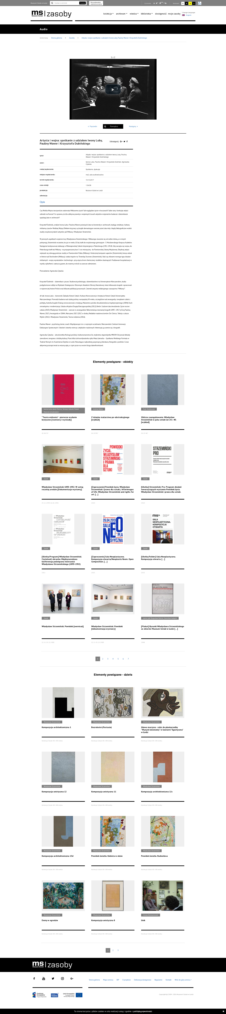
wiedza (133, 13)
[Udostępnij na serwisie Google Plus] (121, 141)
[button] (113, 89)
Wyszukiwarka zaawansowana (96, 3)
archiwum (120, 13)
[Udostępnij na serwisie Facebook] (127, 141)
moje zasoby (174, 13)
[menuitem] (109, 13)
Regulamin (158, 980)
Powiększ (114, 126)
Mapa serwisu (108, 980)
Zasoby (72, 38)
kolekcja (107, 13)
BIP (118, 980)
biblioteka (146, 13)
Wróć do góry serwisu (183, 980)
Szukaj (82, 3)
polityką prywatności (142, 1011)
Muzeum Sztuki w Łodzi (39, 3)
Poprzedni (93, 126)
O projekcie (126, 980)
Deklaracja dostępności (142, 980)
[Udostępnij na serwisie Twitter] (125, 141)
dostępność (161, 13)
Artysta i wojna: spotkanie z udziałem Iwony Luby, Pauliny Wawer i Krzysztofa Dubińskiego (114, 38)
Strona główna (56, 38)
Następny (132, 126)
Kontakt (168, 980)
